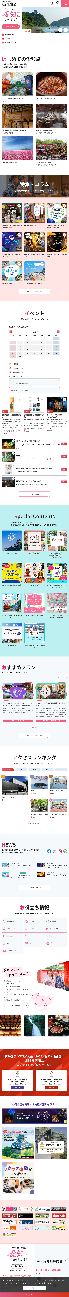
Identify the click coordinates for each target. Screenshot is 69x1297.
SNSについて (41, 1273)
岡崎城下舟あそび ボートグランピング (28, 481)
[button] (33, 727)
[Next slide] (66, 30)
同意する (34, 1288)
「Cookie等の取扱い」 (36, 1283)
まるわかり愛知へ (10, 27)
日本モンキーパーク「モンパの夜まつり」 (29, 441)
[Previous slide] (60, 30)
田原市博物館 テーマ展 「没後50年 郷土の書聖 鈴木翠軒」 (34, 468)
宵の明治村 (19, 456)
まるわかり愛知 (16, 1005)
